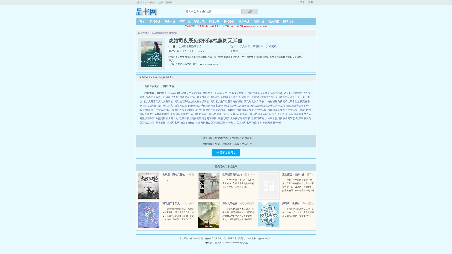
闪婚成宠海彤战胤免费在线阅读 (191, 101)
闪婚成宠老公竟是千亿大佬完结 (267, 105)
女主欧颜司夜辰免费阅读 (248, 122)
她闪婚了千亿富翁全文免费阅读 (256, 97)
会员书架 (273, 21)
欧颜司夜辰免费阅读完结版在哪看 (287, 110)
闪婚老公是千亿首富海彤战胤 (226, 101)
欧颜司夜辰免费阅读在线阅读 (220, 110)
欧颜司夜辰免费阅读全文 (181, 122)
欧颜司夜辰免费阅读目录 (157, 110)
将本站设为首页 (147, 2)
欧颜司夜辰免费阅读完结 (185, 114)
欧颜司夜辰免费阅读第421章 (256, 114)
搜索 (250, 11)
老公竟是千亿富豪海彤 (236, 105)
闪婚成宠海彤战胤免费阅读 (194, 97)
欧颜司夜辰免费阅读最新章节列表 (215, 122)
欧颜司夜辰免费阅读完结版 (252, 110)
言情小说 (259, 21)
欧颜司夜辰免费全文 (167, 118)
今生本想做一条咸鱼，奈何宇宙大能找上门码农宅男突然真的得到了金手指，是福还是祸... (238, 183)
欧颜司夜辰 (180, 105)
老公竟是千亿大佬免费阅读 (158, 101)
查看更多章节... (226, 152)
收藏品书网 (166, 2)
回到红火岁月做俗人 (255, 101)
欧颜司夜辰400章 (273, 122)
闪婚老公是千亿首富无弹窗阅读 (205, 105)
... (167, 180)
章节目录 (258, 46)
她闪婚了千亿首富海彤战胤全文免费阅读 (179, 93)
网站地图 (244, 242)
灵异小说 (244, 21)
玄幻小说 (155, 21)
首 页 (142, 21)
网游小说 (214, 21)
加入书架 (245, 46)
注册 (310, 2)
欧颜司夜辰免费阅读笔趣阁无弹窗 (161, 33)
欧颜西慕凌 (258, 118)
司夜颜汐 (161, 122)
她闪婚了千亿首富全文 (215, 93)
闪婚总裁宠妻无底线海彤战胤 (162, 97)
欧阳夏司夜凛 (280, 114)
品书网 (141, 33)
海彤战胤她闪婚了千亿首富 (158, 105)
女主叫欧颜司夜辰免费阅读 (280, 118)
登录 (302, 2)
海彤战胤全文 (236, 93)
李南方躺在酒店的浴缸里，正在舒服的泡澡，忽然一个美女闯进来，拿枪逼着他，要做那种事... (298, 212)
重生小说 (170, 21)
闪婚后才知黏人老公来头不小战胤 (263, 93)
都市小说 (184, 21)
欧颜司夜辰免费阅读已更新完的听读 (219, 114)
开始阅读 (271, 46)
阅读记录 (288, 21)
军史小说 (199, 21)
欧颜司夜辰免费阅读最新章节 (234, 118)
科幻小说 (229, 21)
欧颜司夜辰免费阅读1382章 (187, 110)
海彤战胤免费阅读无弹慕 (224, 97)
